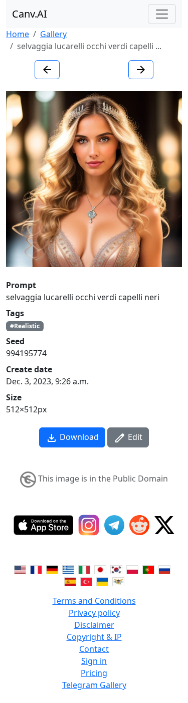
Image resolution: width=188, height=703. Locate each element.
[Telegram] (114, 525)
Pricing (94, 672)
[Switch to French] (36, 568)
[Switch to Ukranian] (102, 580)
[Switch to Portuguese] (148, 568)
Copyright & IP (94, 636)
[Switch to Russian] (164, 568)
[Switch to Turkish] (86, 580)
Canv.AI (29, 14)
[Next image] (140, 69)
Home (17, 34)
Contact (94, 648)
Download (78, 436)
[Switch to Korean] (116, 568)
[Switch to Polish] (132, 568)
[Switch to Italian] (84, 568)
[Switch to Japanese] (100, 568)
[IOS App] (44, 525)
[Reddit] (139, 525)
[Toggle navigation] (162, 14)
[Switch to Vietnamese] (118, 580)
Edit (134, 436)
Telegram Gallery (94, 684)
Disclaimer (94, 624)
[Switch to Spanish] (70, 580)
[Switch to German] (52, 568)
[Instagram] (88, 525)
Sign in (94, 660)
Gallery (53, 34)
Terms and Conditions (94, 600)
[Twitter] (164, 525)
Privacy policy (94, 612)
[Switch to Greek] (68, 568)
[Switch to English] (20, 568)
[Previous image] (47, 69)
